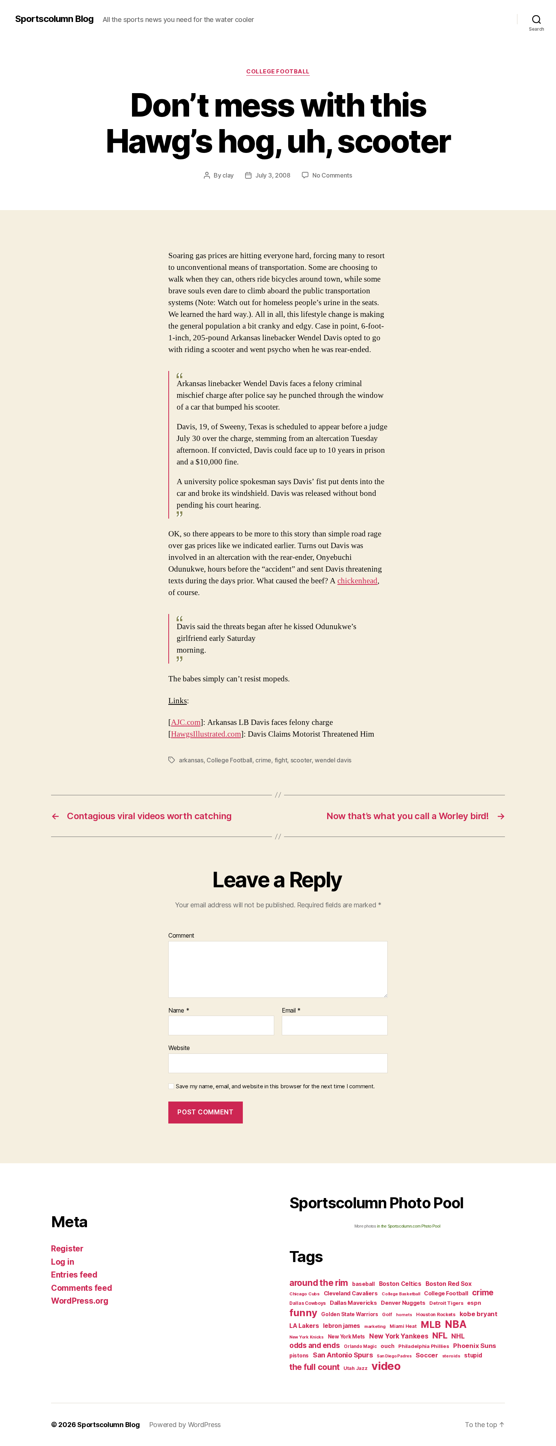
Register (67, 1248)
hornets (404, 1314)
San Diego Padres (394, 1356)
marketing (375, 1326)
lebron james (341, 1325)
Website (179, 1048)
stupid (473, 1355)
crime (263, 760)
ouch (387, 1346)
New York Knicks (306, 1337)
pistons (299, 1356)
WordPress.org (80, 1301)
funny (303, 1312)
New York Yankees (399, 1336)
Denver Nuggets (403, 1303)
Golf (387, 1314)
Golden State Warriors (349, 1314)
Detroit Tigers (446, 1303)
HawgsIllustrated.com (206, 734)
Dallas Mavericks (353, 1302)
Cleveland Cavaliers (351, 1293)
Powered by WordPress (185, 1425)
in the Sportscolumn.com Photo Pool (408, 1226)
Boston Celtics (400, 1283)
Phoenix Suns (474, 1345)
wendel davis (333, 760)
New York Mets (346, 1337)
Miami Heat (403, 1326)
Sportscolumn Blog (54, 18)
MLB (431, 1324)
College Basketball (401, 1293)
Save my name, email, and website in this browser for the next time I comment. (275, 1086)
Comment (181, 935)
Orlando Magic (360, 1346)
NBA (455, 1324)
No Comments (332, 175)
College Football (278, 71)
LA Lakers (304, 1325)
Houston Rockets (435, 1314)
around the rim (318, 1283)
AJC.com (185, 722)
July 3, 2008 (272, 175)
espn (474, 1303)
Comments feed (81, 1288)
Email (291, 1010)
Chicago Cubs (304, 1293)
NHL (457, 1336)
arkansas (191, 760)
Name (178, 1010)
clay (228, 175)
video (386, 1366)
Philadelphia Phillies (423, 1346)
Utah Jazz (355, 1368)
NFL (439, 1335)
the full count (315, 1367)
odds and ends (314, 1345)
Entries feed (74, 1274)
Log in (62, 1262)
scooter (301, 760)
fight (281, 760)
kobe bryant (478, 1314)
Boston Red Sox (449, 1283)
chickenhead (357, 581)
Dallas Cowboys (307, 1303)
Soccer (427, 1355)
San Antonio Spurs (343, 1355)
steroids (451, 1356)
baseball (363, 1284)
